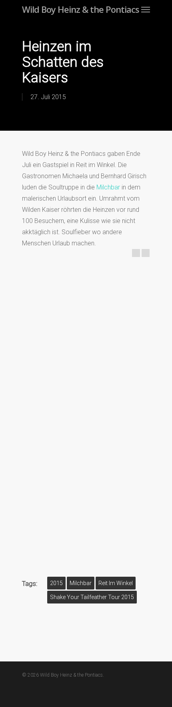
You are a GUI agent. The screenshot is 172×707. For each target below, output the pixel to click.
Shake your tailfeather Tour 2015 (92, 597)
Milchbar (108, 187)
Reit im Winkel (115, 583)
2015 (56, 583)
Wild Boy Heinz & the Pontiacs (80, 9)
